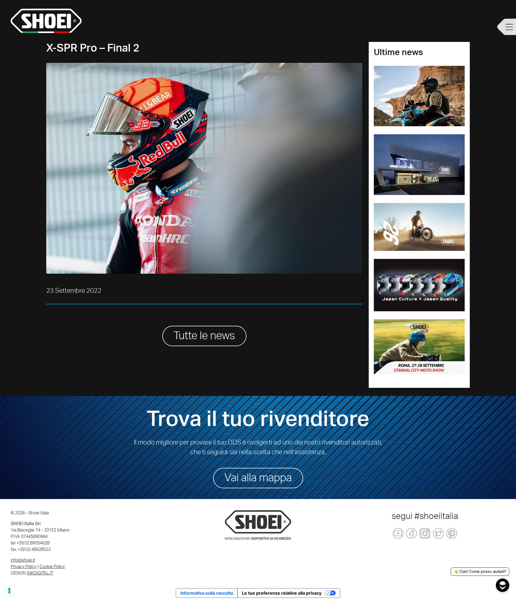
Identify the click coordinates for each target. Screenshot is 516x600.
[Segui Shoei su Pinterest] (451, 533)
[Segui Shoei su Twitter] (438, 533)
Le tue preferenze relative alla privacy (281, 593)
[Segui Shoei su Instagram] (425, 533)
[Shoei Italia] (258, 525)
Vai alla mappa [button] (258, 478)
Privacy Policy (24, 567)
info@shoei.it (23, 560)
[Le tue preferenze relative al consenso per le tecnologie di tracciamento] (9, 590)
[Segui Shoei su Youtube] (398, 533)
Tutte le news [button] (204, 336)
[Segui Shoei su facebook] (411, 533)
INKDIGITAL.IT (40, 573)
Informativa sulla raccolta (206, 593)
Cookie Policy (52, 567)
